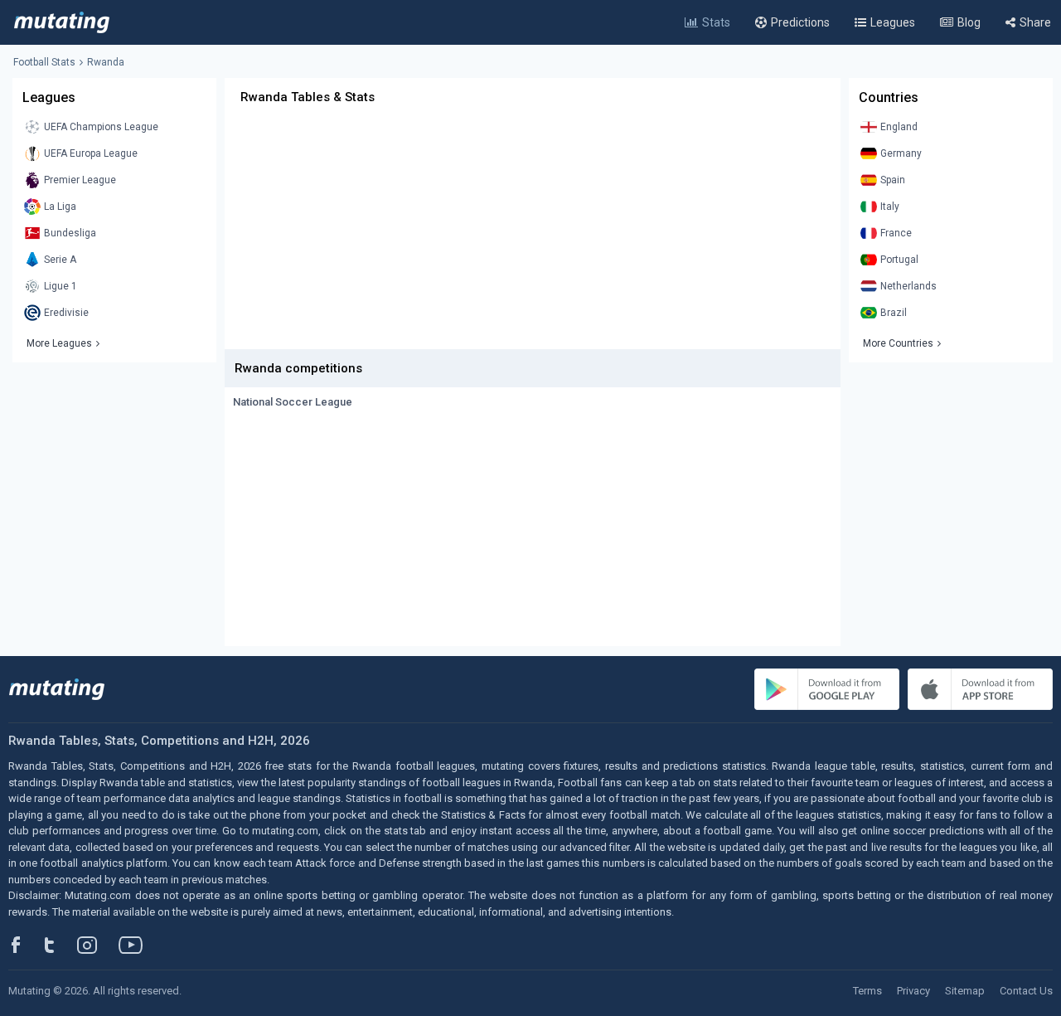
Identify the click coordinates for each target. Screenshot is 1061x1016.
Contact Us (1026, 990)
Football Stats (44, 62)
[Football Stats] (61, 22)
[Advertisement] (533, 233)
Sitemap (965, 990)
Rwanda (105, 62)
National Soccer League (292, 402)
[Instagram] (99, 944)
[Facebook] (24, 944)
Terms (867, 990)
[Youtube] (136, 944)
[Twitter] (60, 944)
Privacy (913, 990)
